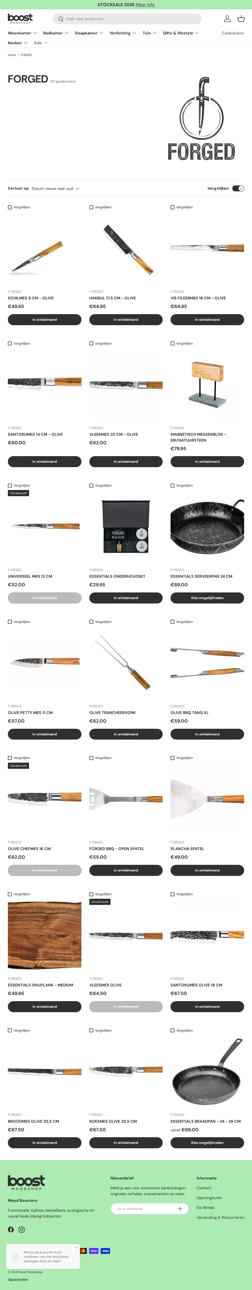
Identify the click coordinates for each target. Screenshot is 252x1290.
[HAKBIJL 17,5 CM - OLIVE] (126, 248)
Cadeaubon (233, 33)
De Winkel (205, 1207)
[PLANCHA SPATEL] (207, 799)
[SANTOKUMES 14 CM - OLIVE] (44, 384)
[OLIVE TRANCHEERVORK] (126, 663)
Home (12, 55)
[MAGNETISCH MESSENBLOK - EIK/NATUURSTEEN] (207, 384)
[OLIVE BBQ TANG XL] (207, 663)
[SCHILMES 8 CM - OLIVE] (44, 248)
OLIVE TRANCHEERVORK (112, 712)
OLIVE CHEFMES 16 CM (29, 848)
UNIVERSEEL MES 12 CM (30, 576)
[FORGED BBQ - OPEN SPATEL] (126, 799)
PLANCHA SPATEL (187, 848)
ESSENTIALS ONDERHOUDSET (117, 576)
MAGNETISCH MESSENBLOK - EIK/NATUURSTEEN (198, 437)
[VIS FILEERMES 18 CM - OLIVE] (207, 248)
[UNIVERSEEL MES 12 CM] (44, 526)
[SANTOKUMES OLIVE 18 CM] (207, 935)
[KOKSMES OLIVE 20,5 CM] (126, 1071)
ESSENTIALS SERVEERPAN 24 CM (201, 576)
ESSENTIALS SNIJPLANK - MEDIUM (40, 985)
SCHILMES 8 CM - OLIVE (31, 298)
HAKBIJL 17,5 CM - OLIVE (112, 298)
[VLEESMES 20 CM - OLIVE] (126, 384)
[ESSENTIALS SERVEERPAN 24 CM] (207, 526)
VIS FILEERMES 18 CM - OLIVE (198, 298)
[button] (241, 18)
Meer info (145, 4)
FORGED (26, 55)
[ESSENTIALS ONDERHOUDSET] (126, 526)
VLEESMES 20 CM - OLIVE (113, 434)
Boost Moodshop (31, 1272)
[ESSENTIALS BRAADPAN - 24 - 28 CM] (207, 1071)
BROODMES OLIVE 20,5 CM (33, 1121)
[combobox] (127, 18)
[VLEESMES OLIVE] (126, 935)
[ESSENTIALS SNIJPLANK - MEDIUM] (44, 935)
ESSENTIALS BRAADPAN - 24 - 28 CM (206, 1121)
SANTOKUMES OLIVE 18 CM (196, 985)
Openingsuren (209, 1197)
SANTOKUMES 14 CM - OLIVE (35, 434)
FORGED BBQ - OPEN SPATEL (116, 848)
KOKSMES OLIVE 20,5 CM (113, 1121)
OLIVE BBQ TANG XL (190, 712)
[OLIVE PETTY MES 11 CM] (44, 663)
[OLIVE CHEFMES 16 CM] (44, 799)
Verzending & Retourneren (220, 1217)
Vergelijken (218, 188)
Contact (204, 1188)
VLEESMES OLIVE (105, 985)
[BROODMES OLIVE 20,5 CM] (44, 1071)
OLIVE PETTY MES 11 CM (30, 712)
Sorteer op (18, 188)
